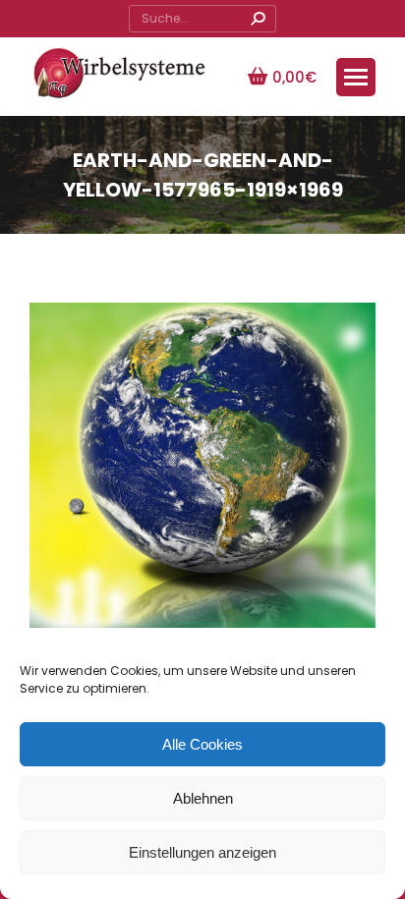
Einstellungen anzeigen (202, 852)
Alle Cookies (202, 744)
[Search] (257, 18)
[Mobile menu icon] (356, 77)
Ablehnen (203, 798)
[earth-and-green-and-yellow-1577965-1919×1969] (202, 480)
